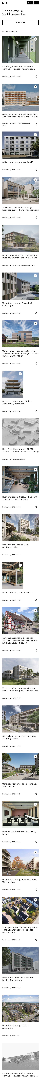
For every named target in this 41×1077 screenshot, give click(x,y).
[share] (36, 76)
